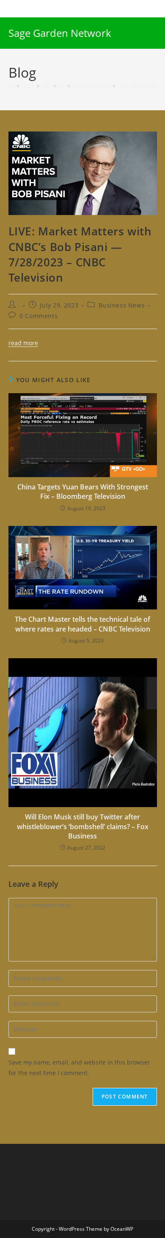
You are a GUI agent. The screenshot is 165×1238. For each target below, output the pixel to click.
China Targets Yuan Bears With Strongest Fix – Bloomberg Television (82, 491)
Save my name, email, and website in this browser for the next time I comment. (79, 1067)
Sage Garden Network (59, 33)
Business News (122, 305)
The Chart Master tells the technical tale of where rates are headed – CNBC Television (82, 624)
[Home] (11, 86)
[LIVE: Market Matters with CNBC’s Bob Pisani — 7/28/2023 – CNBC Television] (82, 172)
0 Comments (38, 316)
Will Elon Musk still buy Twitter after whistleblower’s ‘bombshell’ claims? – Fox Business (82, 826)
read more (23, 343)
